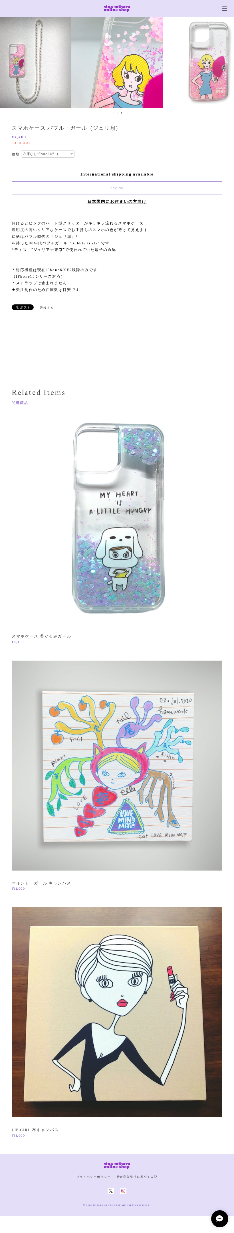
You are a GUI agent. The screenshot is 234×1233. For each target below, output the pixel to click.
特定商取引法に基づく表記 (137, 1176)
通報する (47, 307)
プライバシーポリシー (93, 1176)
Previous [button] (8, 62)
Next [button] (225, 62)
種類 (16, 154)
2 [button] (117, 113)
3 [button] (121, 113)
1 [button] (113, 113)
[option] (117, 62)
